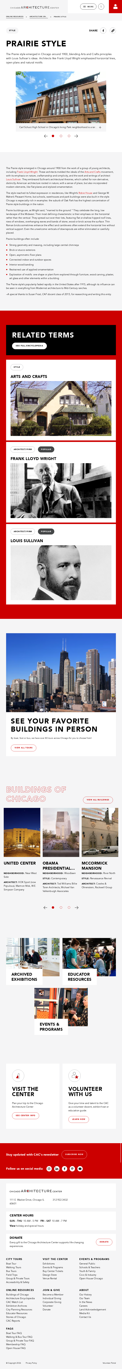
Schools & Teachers (89, 1267)
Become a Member (53, 1294)
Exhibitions (49, 1263)
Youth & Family (87, 1271)
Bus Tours (11, 1271)
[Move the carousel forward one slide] (76, 136)
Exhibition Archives (16, 1305)
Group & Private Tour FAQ (20, 1340)
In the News (85, 1302)
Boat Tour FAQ (14, 1333)
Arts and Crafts (93, 171)
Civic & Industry (87, 1274)
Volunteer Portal (109, 1363)
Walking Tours (13, 1267)
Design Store (50, 1274)
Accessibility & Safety (17, 1282)
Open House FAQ (15, 1348)
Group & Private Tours (17, 1278)
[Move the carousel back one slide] (46, 136)
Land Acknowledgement (92, 1309)
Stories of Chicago (16, 1317)
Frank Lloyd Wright (27, 171)
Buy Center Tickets (53, 1271)
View (12, 1226)
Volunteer (48, 1305)
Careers (83, 1305)
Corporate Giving (52, 1302)
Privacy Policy (31, 1363)
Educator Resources (16, 1313)
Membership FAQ (15, 1344)
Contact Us (85, 1317)
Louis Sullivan (13, 179)
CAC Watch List (14, 1302)
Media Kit (84, 1313)
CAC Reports (13, 1320)
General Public (87, 1263)
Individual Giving (52, 1298)
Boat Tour (11, 1263)
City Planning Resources (19, 1309)
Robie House (86, 193)
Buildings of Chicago (17, 1294)
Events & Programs (53, 1267)
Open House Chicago (91, 1278)
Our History (85, 1294)
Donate (47, 1309)
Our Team (84, 1298)
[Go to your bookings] (115, 6)
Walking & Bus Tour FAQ (19, 1337)
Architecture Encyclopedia (20, 1298)
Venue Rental (50, 1278)
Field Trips (11, 1274)
